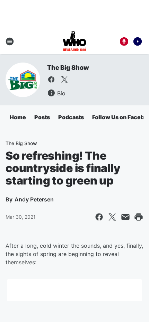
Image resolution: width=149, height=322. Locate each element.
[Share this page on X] (112, 217)
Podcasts (71, 117)
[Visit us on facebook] (51, 79)
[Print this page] (138, 217)
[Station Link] (74, 41)
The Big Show (68, 67)
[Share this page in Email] (125, 217)
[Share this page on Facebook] (99, 217)
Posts (42, 117)
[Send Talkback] (124, 41)
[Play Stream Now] (137, 41)
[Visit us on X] (64, 79)
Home (18, 117)
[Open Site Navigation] (10, 41)
